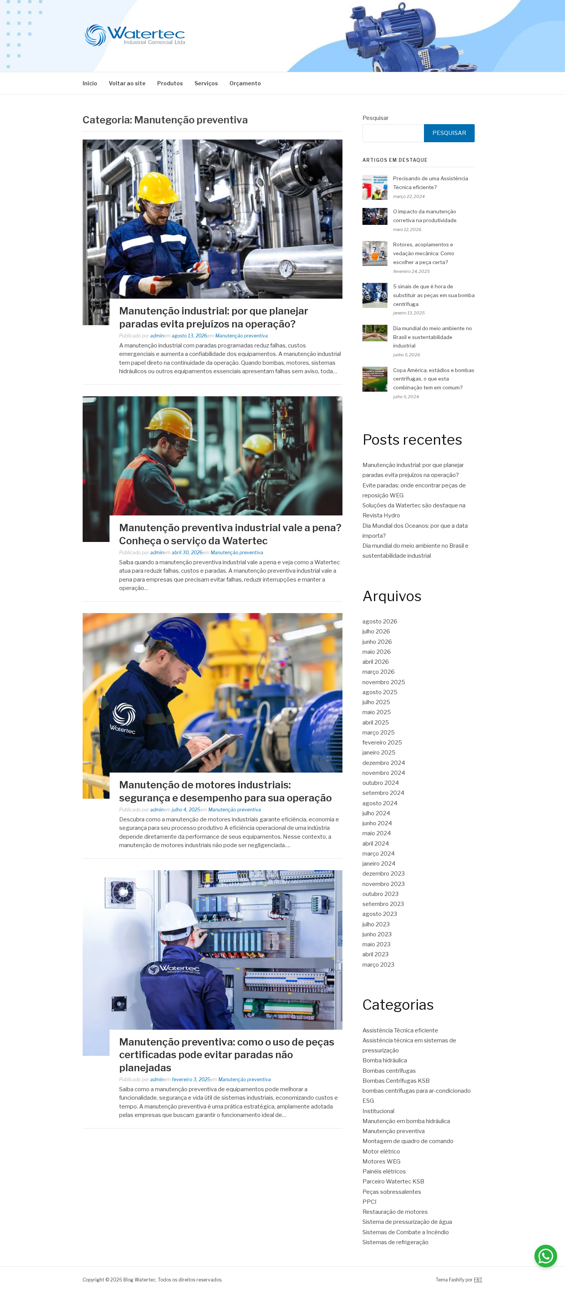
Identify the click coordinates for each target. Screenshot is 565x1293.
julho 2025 (376, 702)
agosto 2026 (379, 621)
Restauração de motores (395, 1211)
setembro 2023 (383, 904)
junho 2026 (377, 641)
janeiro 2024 (379, 863)
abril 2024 (375, 843)
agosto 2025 (379, 692)
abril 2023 (375, 954)
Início (90, 83)
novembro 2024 (383, 772)
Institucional (378, 1111)
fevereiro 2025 (382, 742)
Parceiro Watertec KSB (393, 1181)
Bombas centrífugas (389, 1070)
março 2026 (378, 671)
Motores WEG (381, 1161)
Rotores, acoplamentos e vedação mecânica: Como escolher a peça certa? (423, 253)
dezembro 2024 (383, 763)
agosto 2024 (379, 803)
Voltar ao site (127, 83)
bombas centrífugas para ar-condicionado (416, 1090)
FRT (478, 1280)
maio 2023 (376, 944)
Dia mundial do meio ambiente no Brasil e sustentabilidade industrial (432, 337)
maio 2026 (376, 651)
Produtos (170, 83)
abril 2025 (375, 722)
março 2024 (378, 853)
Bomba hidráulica (384, 1060)
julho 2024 (376, 813)
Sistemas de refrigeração (395, 1242)
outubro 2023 (380, 894)
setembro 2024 (383, 792)
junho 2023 (377, 934)
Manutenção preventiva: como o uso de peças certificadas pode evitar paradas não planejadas (226, 1055)
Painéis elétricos (384, 1171)
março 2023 (378, 964)
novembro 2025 (383, 682)
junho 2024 (377, 823)
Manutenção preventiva (241, 336)
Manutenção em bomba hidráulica (406, 1121)
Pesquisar (375, 118)
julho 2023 (376, 924)
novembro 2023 (383, 884)
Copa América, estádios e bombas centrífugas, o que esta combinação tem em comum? (433, 379)
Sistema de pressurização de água (407, 1221)
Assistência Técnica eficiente (400, 1030)
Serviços (206, 83)
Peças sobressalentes (391, 1191)
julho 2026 (376, 631)
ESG (368, 1100)
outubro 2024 (380, 782)
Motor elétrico (381, 1151)
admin (157, 336)
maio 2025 (376, 712)
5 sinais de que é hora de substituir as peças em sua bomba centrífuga (434, 295)
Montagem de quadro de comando (408, 1141)
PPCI (369, 1201)
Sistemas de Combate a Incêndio (405, 1232)
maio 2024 (376, 833)
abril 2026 (375, 661)
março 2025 (378, 732)
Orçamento (245, 83)
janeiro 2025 (379, 752)
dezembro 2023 (383, 873)
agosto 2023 (379, 914)
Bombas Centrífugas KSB (396, 1080)
